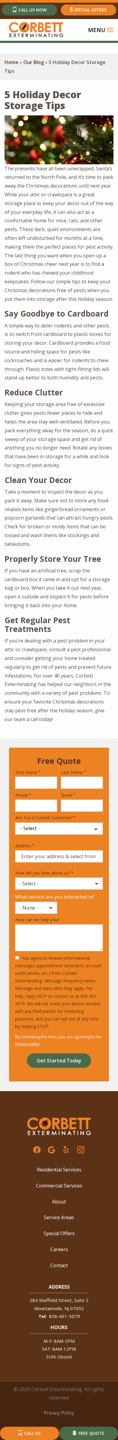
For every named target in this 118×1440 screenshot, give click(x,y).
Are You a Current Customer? (44, 817)
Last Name (72, 772)
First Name (26, 772)
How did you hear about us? (42, 873)
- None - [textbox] (28, 907)
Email (66, 795)
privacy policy (27, 1043)
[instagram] (81, 1149)
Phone (21, 795)
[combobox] (59, 884)
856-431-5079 (64, 1316)
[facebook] (37, 1149)
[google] (51, 1149)
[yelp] (66, 1149)
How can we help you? (37, 920)
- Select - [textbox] (29, 883)
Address (23, 846)
